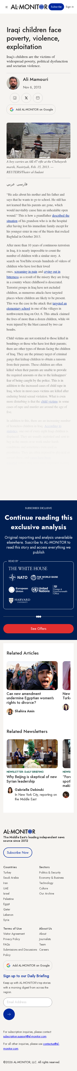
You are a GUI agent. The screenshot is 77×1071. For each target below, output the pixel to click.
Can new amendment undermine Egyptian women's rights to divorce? (30, 698)
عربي (11, 184)
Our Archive (46, 893)
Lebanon (8, 915)
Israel (6, 893)
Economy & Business (51, 878)
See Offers (38, 628)
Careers (44, 950)
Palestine (8, 899)
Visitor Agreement (14, 934)
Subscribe (56, 7)
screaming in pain (25, 271)
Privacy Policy (11, 939)
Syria (6, 920)
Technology (46, 883)
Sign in (70, 7)
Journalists (45, 939)
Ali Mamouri (35, 79)
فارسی (22, 184)
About (42, 934)
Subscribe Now (18, 852)
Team (42, 944)
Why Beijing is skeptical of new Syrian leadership (32, 779)
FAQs (6, 944)
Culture (43, 888)
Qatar (6, 909)
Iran (5, 883)
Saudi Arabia (11, 878)
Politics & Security (50, 872)
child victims (49, 401)
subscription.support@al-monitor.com (24, 1036)
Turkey (7, 872)
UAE (5, 888)
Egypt (6, 904)
